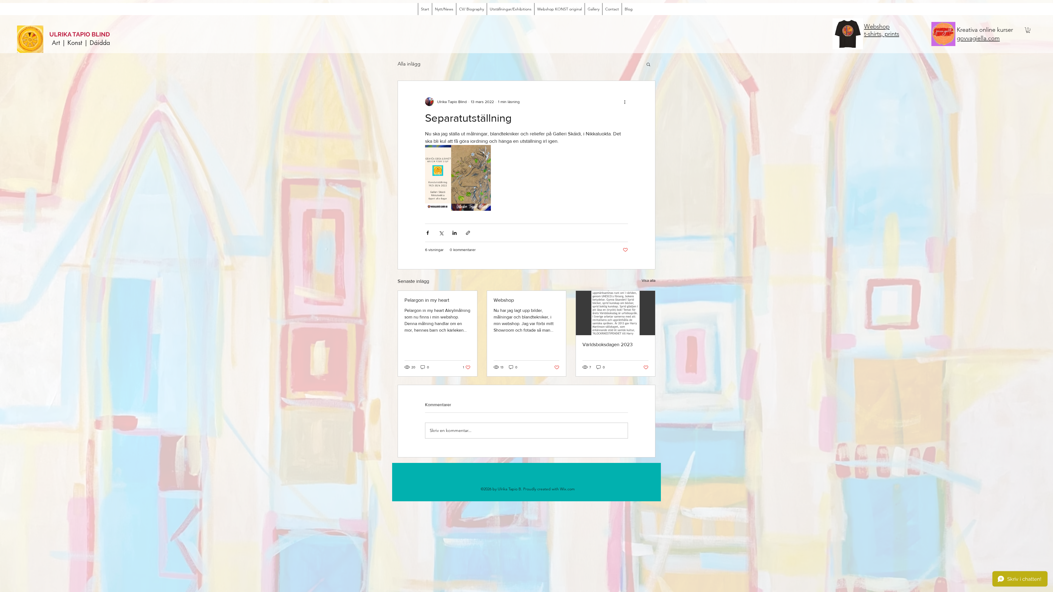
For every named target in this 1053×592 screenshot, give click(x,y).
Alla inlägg (409, 64)
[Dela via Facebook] (427, 232)
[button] (1028, 30)
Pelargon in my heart (426, 300)
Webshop (504, 300)
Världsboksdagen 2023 (607, 344)
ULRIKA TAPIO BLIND (79, 34)
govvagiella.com (978, 38)
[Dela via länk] (468, 232)
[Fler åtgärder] (624, 101)
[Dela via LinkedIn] (454, 232)
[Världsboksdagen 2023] (615, 313)
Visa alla (648, 280)
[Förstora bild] (458, 178)
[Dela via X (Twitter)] (441, 232)
